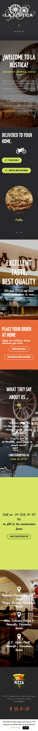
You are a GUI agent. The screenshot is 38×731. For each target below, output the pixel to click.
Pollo (19, 220)
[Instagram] (18, 32)
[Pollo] (19, 200)
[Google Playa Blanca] (20, 32)
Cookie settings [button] (15, 727)
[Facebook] (15, 32)
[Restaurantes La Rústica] (19, 13)
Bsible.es (21, 701)
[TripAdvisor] (23, 32)
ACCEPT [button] (26, 727)
